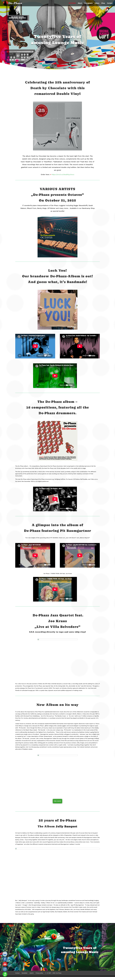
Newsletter (24, 973)
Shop (103, 3)
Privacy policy (39, 973)
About (80, 3)
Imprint (32, 973)
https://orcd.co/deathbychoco (63, 174)
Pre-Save (57, 801)
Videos (97, 3)
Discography (88, 3)
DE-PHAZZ (72, 3)
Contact (109, 3)
